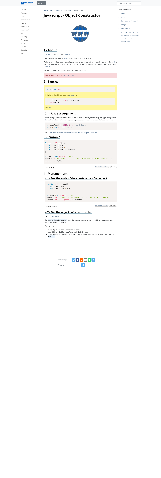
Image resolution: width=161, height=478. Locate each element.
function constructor (69, 75)
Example (123, 25)
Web (51, 10)
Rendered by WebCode (101, 167)
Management (125, 29)
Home (46, 10)
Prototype (24, 40)
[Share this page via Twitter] (73, 260)
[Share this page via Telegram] (93, 260)
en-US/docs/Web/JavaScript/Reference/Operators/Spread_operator (73, 133)
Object (23, 10)
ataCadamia (29, 2)
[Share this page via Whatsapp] (89, 260)
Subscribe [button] (41, 3)
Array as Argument (131, 21)
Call (49, 108)
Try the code (112, 167)
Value (23, 53)
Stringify (24, 50)
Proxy (23, 43)
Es (65, 10)
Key (22, 33)
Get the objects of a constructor (129, 40)
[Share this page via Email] (85, 260)
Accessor (24, 13)
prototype (72, 95)
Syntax (122, 17)
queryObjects (55, 216)
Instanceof (25, 30)
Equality (24, 23)
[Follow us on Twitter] (83, 265)
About (122, 13)
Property (24, 37)
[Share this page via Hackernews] (81, 260)
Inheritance (25, 27)
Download (112, 89)
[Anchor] (58, 50)
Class (23, 16)
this (115, 62)
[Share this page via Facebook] (77, 260)
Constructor (25, 20)
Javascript (58, 10)
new (65, 58)
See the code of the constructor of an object (130, 33)
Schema (24, 47)
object (67, 54)
